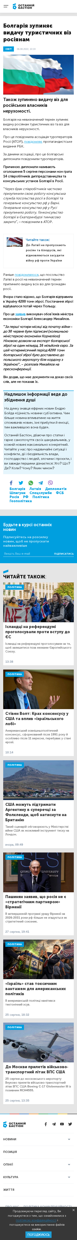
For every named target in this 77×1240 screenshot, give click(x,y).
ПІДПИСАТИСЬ (64, 553)
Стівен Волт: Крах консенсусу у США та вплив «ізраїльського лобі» (36, 718)
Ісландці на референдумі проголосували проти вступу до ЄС (37, 631)
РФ (25, 497)
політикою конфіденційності (36, 1220)
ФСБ (60, 493)
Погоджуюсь (38, 1235)
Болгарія (17, 489)
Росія (14, 497)
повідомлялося (26, 275)
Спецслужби (41, 493)
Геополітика (21, 501)
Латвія (35, 489)
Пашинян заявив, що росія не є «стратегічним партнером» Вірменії (35, 901)
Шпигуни (17, 493)
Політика (41, 497)
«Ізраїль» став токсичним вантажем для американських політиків (35, 988)
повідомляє (33, 142)
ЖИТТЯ (8, 1190)
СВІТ (8, 49)
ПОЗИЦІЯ (10, 1152)
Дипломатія (56, 489)
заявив (20, 314)
